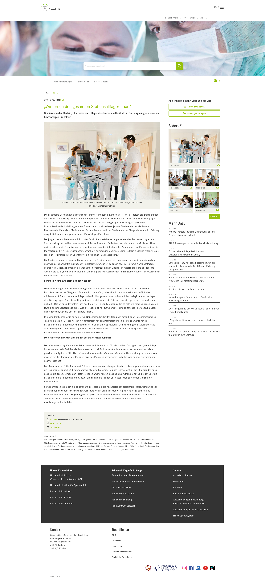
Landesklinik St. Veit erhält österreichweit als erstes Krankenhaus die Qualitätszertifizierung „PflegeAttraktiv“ (192, 266)
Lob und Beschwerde (183, 493)
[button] (217, 81)
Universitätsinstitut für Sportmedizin (68, 485)
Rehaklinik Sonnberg (122, 499)
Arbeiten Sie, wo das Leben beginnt (187, 289)
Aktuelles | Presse (182, 475)
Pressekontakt (101, 81)
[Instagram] (184, 568)
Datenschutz (117, 540)
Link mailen (55, 427)
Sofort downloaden (196, 107)
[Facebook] (191, 568)
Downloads (83, 81)
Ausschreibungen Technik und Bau (190, 509)
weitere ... (214, 216)
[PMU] (166, 568)
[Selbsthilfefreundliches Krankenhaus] (148, 568)
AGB (114, 535)
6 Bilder (63, 100)
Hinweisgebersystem (183, 515)
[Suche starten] (179, 66)
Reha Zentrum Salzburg (123, 505)
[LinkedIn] (198, 568)
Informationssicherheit (122, 551)
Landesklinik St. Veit (60, 497)
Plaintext (54, 419)
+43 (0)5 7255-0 (58, 548)
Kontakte (177, 487)
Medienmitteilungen (63, 81)
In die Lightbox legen (196, 113)
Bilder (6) (176, 126)
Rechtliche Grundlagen (122, 557)
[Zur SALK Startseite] (50, 7)
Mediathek (178, 481)
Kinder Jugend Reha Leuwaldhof (128, 481)
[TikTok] (212, 568)
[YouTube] (205, 568)
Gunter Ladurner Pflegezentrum (128, 475)
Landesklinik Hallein (60, 491)
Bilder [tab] (55, 93)
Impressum (117, 546)
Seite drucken (56, 423)
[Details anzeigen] (218, 166)
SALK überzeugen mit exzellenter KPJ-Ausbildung (193, 243)
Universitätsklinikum (60, 475)
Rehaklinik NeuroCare (123, 493)
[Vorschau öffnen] (102, 161)
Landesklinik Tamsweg (61, 503)
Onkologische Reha (121, 487)
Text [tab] (47, 93)
